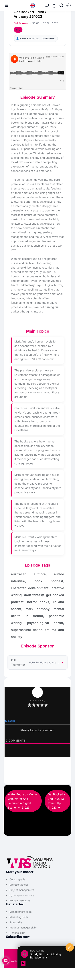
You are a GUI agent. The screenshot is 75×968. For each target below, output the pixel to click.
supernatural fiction (27, 630)
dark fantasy (34, 595)
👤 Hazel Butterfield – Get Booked (35, 38)
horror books (38, 602)
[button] (32, 5)
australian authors (28, 574)
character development (29, 588)
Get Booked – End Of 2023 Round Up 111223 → (56, 801)
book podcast (48, 581)
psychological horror (45, 623)
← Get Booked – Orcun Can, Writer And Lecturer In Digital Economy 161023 (22, 801)
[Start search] (61, 5)
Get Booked (21, 23)
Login (11, 720)
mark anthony (37, 609)
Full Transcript (39, 662)
